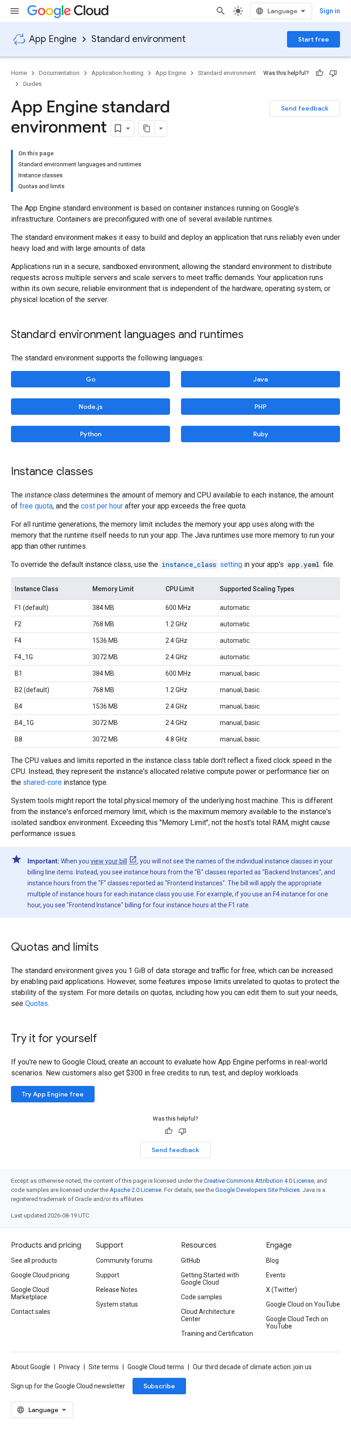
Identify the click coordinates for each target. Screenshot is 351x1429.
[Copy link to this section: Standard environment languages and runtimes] (253, 335)
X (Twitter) (281, 1289)
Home (19, 72)
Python (90, 434)
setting (202, 564)
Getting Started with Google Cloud (210, 1278)
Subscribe (159, 1386)
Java (260, 379)
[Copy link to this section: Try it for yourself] (109, 1039)
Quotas (36, 1003)
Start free (313, 39)
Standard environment (138, 39)
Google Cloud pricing (40, 1275)
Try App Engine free (53, 1094)
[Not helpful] (333, 73)
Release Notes (117, 1289)
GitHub (190, 1260)
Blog (272, 1260)
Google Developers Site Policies (257, 1189)
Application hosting (117, 72)
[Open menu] (14, 11)
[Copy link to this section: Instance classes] (102, 472)
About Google (30, 1367)
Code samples (201, 1297)
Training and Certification (217, 1333)
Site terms (104, 1367)
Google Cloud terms (156, 1367)
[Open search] (220, 10)
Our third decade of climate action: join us (252, 1367)
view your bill (108, 861)
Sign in (329, 11)
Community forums (124, 1260)
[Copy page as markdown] (146, 128)
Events (276, 1275)
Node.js (91, 406)
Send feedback (305, 108)
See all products (34, 1260)
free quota (36, 506)
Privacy (69, 1367)
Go (91, 379)
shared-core (42, 782)
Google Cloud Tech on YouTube (297, 1322)
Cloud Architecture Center (208, 1315)
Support (107, 1275)
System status (117, 1304)
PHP (260, 406)
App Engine (53, 39)
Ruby (260, 434)
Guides (32, 83)
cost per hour (102, 506)
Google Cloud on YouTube (303, 1304)
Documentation (59, 72)
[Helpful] (319, 73)
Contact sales (30, 1311)
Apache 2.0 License (135, 1189)
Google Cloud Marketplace (30, 1293)
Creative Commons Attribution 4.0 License (259, 1180)
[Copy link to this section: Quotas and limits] (108, 947)
